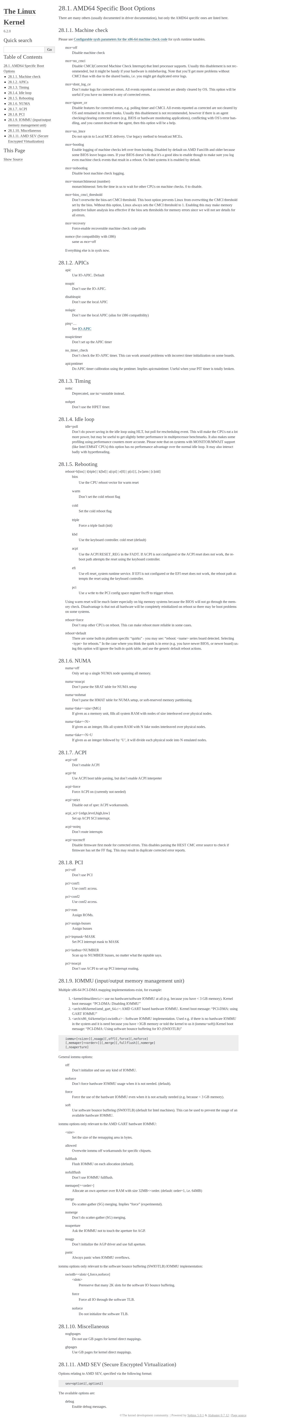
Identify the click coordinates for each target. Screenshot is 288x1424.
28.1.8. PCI (16, 114)
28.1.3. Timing (18, 87)
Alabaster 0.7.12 (218, 1415)
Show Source (13, 159)
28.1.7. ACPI (17, 109)
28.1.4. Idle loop (20, 93)
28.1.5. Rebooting (21, 98)
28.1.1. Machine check (24, 76)
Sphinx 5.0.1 (195, 1415)
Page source (238, 1415)
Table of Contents (23, 57)
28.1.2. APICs (18, 82)
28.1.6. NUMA (19, 103)
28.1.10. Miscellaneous (24, 130)
